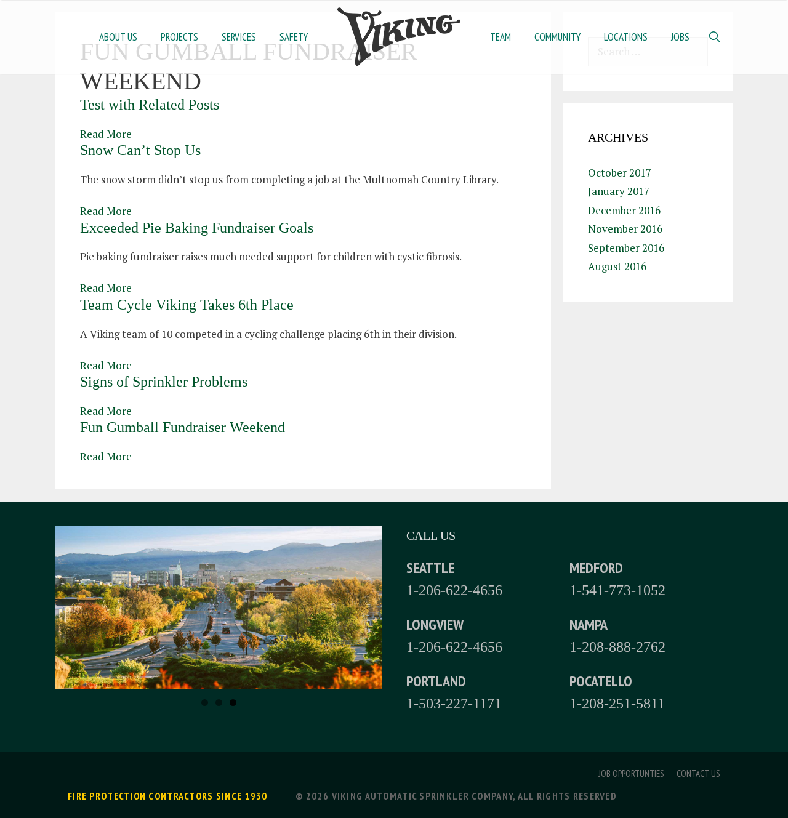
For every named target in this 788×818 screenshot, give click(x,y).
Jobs (680, 37)
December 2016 (624, 210)
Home (399, 37)
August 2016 (617, 266)
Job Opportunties (631, 773)
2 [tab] (218, 702)
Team (500, 37)
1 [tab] (204, 702)
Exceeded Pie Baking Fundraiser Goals (196, 228)
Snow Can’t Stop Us (140, 150)
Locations (626, 37)
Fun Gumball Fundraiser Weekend (182, 427)
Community (557, 37)
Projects (179, 37)
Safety (293, 37)
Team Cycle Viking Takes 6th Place (187, 305)
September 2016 (626, 248)
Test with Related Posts (149, 105)
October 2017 (619, 173)
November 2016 (625, 229)
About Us (118, 37)
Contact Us (698, 773)
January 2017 (618, 191)
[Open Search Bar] (714, 37)
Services (239, 37)
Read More (106, 134)
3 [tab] (233, 702)
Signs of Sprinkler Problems (163, 382)
